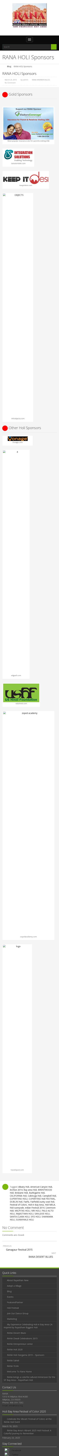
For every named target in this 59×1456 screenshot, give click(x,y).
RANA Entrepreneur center (20, 1344)
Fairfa (26, 1201)
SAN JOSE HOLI (42, 1213)
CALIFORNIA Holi (18, 1195)
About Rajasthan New (17, 1280)
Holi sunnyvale (17, 1207)
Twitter (14, 1454)
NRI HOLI (36, 1210)
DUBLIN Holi (16, 1201)
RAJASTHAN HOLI (24, 1213)
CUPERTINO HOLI (19, 1198)
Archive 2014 (16, 1189)
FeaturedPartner (15, 1302)
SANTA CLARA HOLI (20, 1216)
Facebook (16, 1450)
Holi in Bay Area (36, 1204)
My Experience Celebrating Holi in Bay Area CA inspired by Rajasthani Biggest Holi (28, 1326)
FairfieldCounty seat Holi (42, 1201)
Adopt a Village (14, 1285)
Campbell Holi (49, 1195)
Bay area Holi (30, 1189)
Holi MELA (50, 1204)
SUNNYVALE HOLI (25, 1219)
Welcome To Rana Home (19, 1371)
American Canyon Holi (41, 1186)
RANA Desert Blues (16, 1332)
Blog (9, 66)
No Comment (10, 83)
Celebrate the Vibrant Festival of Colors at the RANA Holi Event (28, 1420)
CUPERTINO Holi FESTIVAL (42, 1198)
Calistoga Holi (34, 1195)
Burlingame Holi (37, 1192)
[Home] (3, 66)
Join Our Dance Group (17, 1313)
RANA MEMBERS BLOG (41, 80)
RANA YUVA (13, 1366)
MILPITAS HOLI (22, 1210)
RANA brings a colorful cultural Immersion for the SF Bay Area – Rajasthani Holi (29, 1378)
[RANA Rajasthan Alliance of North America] (29, 15)
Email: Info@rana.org (12, 1405)
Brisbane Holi (21, 1192)
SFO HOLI (36, 1216)
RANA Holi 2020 (15, 1349)
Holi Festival (13, 1307)
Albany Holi (23, 1186)
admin (25, 80)
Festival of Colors (18, 1204)
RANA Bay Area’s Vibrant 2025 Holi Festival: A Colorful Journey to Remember (27, 1432)
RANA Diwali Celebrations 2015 (22, 1338)
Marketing (12, 1318)
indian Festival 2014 (34, 1207)
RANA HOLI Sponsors (19, 73)
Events (10, 1296)
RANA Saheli (13, 1360)
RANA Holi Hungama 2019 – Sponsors (25, 1355)
